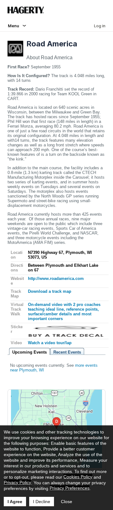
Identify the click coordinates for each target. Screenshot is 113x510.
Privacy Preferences (69, 488)
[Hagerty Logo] (27, 12)
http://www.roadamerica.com (56, 278)
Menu (13, 25)
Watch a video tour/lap (50, 342)
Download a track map (49, 291)
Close (66, 501)
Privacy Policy (17, 482)
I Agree (15, 501)
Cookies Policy (77, 476)
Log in (99, 25)
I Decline (41, 501)
